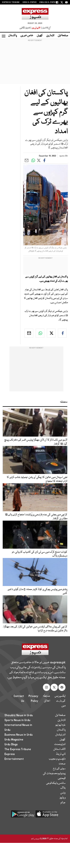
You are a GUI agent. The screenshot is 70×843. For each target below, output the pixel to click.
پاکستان (12, 35)
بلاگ (63, 788)
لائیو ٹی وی (36, 28)
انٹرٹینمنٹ (60, 744)
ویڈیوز (63, 798)
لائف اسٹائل (59, 749)
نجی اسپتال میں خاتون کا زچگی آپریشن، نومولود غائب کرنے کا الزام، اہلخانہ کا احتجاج (37, 479)
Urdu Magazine (13, 739)
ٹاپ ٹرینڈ (61, 754)
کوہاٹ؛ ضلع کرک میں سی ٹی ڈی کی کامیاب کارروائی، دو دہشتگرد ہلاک (39, 554)
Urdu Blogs (11, 744)
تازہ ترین (50, 35)
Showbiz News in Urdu (18, 715)
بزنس (63, 793)
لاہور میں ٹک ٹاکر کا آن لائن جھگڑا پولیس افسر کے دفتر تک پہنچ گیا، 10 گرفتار (35, 442)
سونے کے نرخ (59, 768)
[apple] (47, 815)
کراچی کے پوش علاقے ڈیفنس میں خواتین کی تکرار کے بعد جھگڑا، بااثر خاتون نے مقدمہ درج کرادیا (35, 629)
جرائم (63, 802)
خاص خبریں (26, 35)
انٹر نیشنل (60, 735)
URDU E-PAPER (30, 2)
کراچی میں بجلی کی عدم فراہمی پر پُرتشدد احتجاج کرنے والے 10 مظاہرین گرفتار (36, 517)
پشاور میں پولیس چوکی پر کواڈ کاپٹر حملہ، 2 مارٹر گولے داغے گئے (37, 591)
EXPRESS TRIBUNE (11, 2)
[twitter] (51, 333)
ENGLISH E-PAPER (48, 2)
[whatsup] (40, 333)
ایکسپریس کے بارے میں (60, 701)
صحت (62, 764)
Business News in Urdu (18, 735)
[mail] (28, 333)
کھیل (40, 35)
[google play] (22, 815)
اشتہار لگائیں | (25, 28)
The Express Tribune (17, 749)
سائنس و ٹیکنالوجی (56, 783)
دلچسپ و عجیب (57, 759)
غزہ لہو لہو (60, 725)
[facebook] (62, 333)
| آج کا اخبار (45, 28)
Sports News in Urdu (17, 720)
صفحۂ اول (63, 35)
